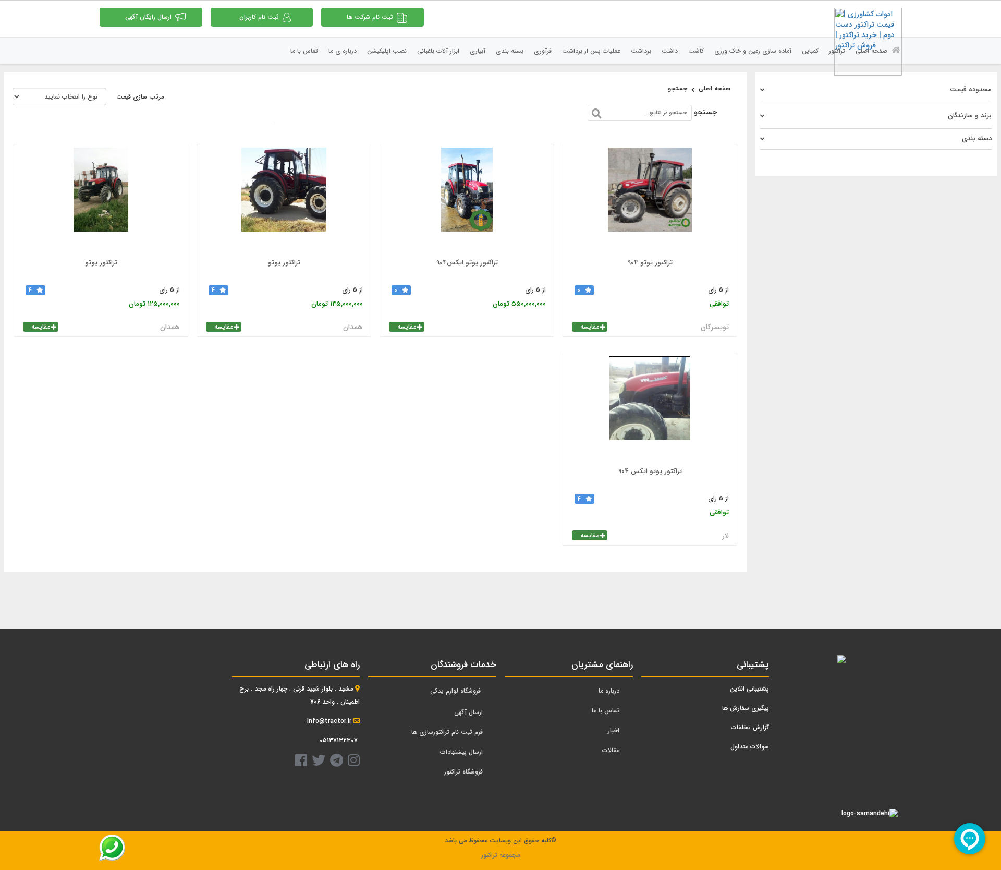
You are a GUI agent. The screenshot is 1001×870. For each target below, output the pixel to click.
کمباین (810, 51)
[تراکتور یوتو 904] (650, 200)
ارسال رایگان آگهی (148, 17)
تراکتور (837, 51)
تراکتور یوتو (284, 262)
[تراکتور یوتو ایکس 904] (650, 408)
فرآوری (543, 51)
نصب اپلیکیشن (387, 51)
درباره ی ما (342, 51)
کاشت (696, 51)
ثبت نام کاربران (259, 17)
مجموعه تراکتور (500, 855)
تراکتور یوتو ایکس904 (467, 262)
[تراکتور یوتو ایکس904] (467, 200)
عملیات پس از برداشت (591, 51)
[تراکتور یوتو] (284, 200)
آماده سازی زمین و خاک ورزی (752, 51)
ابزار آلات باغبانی (438, 51)
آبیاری (477, 51)
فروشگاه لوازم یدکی (455, 691)
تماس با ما (304, 51)
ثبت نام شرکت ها (370, 17)
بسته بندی (509, 51)
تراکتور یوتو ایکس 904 (650, 471)
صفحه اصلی (872, 51)
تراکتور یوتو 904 (650, 262)
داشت (670, 51)
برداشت (641, 51)
